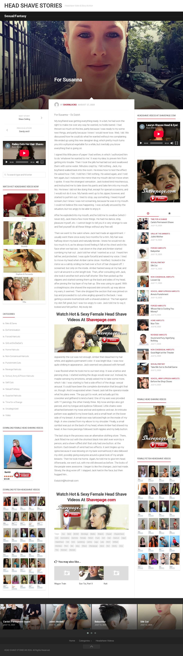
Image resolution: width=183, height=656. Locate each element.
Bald (69, 534)
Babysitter (155, 251)
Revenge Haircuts (13, 369)
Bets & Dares (11, 323)
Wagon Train (60, 583)
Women (72, 550)
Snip (121, 546)
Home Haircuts (12, 350)
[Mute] (37, 162)
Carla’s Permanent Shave (162, 222)
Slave (102, 546)
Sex (72, 546)
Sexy (77, 546)
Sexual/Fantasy (15, 16)
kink (73, 542)
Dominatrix (65, 538)
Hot (67, 542)
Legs (96, 542)
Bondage (84, 534)
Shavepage (93, 546)
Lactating (80, 542)
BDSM (76, 534)
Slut (108, 546)
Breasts (101, 534)
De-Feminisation (12, 330)
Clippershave (119, 534)
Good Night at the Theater (162, 353)
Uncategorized (11, 409)
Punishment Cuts (13, 363)
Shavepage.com (101, 319)
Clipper (109, 534)
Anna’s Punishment (159, 294)
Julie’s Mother (157, 237)
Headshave (59, 542)
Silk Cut (154, 265)
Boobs (92, 534)
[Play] (6, 162)
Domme (75, 538)
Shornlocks (70, 105)
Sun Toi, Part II (86, 583)
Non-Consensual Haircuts (17, 356)
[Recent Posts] (148, 214)
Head (124, 538)
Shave (84, 546)
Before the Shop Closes (161, 381)
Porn (66, 546)
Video (8, 415)
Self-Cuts (9, 382)
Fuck (97, 538)
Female (83, 538)
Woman (64, 550)
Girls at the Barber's (14, 343)
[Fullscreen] (42, 162)
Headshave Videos (105, 640)
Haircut (116, 538)
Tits (56, 550)
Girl (103, 538)
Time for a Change (13, 402)
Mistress (58, 546)
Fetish (90, 538)
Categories (84, 640)
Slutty (114, 546)
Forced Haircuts (12, 336)
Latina (89, 542)
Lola (102, 542)
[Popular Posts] (169, 214)
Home (72, 640)
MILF (108, 542)
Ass (63, 534)
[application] (24, 153)
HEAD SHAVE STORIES (33, 5)
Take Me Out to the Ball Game (164, 367)
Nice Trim (155, 323)
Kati (105, 583)
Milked (115, 542)
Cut (56, 538)
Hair (109, 538)
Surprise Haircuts (13, 395)
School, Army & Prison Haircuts (19, 376)
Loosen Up (155, 280)
